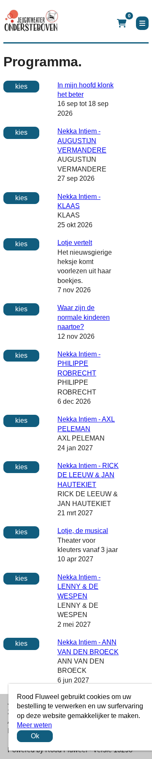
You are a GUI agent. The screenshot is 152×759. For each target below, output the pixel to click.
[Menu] (142, 23)
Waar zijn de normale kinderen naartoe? (83, 317)
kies (21, 86)
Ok (35, 736)
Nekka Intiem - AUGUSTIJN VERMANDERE (81, 141)
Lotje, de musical (82, 530)
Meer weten (34, 725)
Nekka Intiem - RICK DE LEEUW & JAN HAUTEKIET (88, 475)
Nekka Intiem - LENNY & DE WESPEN (78, 587)
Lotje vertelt (74, 242)
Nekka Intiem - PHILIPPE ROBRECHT (78, 364)
